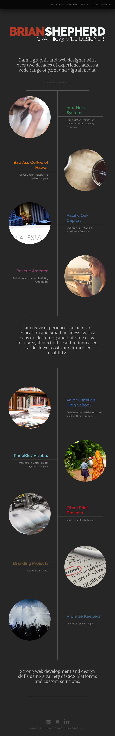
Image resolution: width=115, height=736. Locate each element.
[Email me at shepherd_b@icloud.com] (48, 722)
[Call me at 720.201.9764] (57, 722)
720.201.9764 (58, 4)
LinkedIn (106, 4)
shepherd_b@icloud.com (82, 4)
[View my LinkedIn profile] (66, 722)
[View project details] (30, 117)
